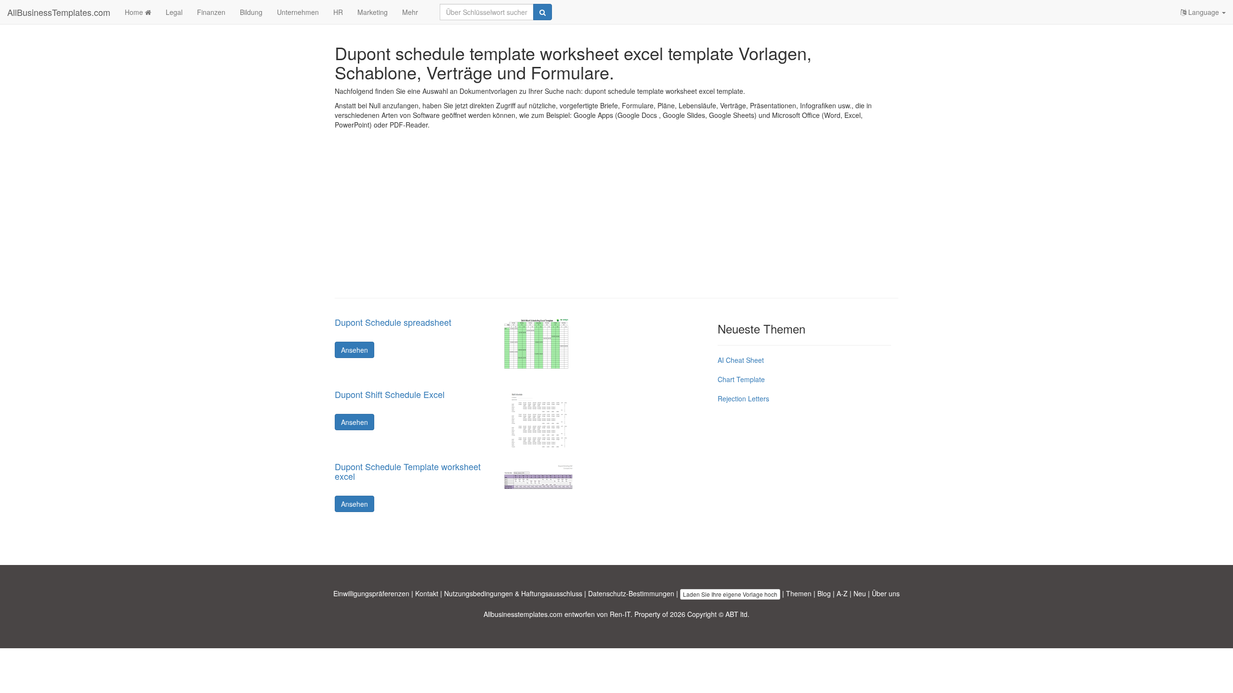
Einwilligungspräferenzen (371, 593)
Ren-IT (620, 614)
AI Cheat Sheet (741, 360)
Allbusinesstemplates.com (523, 614)
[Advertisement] (616, 221)
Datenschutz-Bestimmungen (631, 593)
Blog (824, 593)
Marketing (372, 12)
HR (338, 12)
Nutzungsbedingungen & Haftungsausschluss (513, 593)
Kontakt (426, 593)
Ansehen (354, 350)
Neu (859, 593)
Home (135, 12)
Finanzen (211, 12)
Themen (799, 593)
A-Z (842, 593)
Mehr (410, 12)
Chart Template (741, 379)
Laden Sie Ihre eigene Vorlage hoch (730, 594)
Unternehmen (298, 12)
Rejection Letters (743, 398)
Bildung (251, 12)
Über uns (886, 593)
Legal (174, 12)
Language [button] (1203, 12)
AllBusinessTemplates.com (58, 12)
